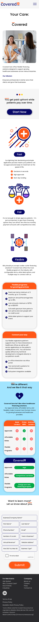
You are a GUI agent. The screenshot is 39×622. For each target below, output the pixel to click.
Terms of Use (7, 599)
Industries (6, 588)
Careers (27, 584)
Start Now (19, 112)
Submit (19, 565)
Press (26, 586)
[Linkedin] (5, 593)
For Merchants (8, 578)
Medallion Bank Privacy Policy (13, 605)
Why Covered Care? (10, 584)
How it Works (7, 586)
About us (27, 581)
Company (28, 578)
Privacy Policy (7, 602)
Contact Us (28, 588)
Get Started (7, 581)
